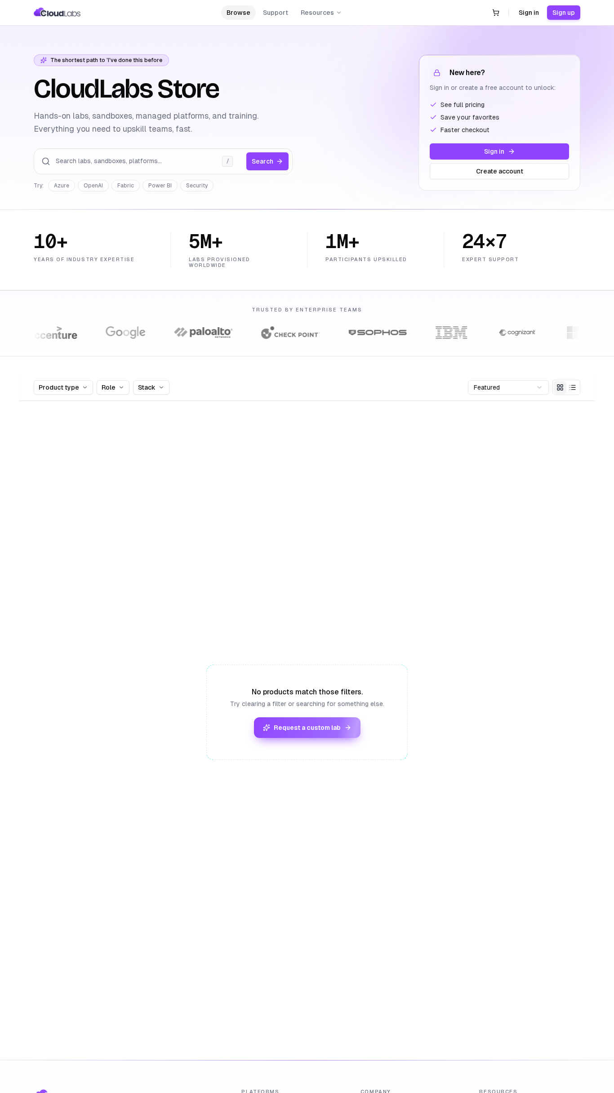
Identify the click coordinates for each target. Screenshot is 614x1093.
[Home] (57, 12)
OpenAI (93, 185)
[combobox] (508, 387)
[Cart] (496, 12)
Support (275, 12)
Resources (317, 12)
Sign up (563, 12)
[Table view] (572, 387)
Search (262, 161)
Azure (61, 185)
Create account (499, 171)
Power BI (160, 185)
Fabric (125, 185)
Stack (147, 387)
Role (109, 387)
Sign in (529, 12)
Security (197, 185)
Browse (238, 12)
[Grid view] (560, 387)
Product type (59, 387)
